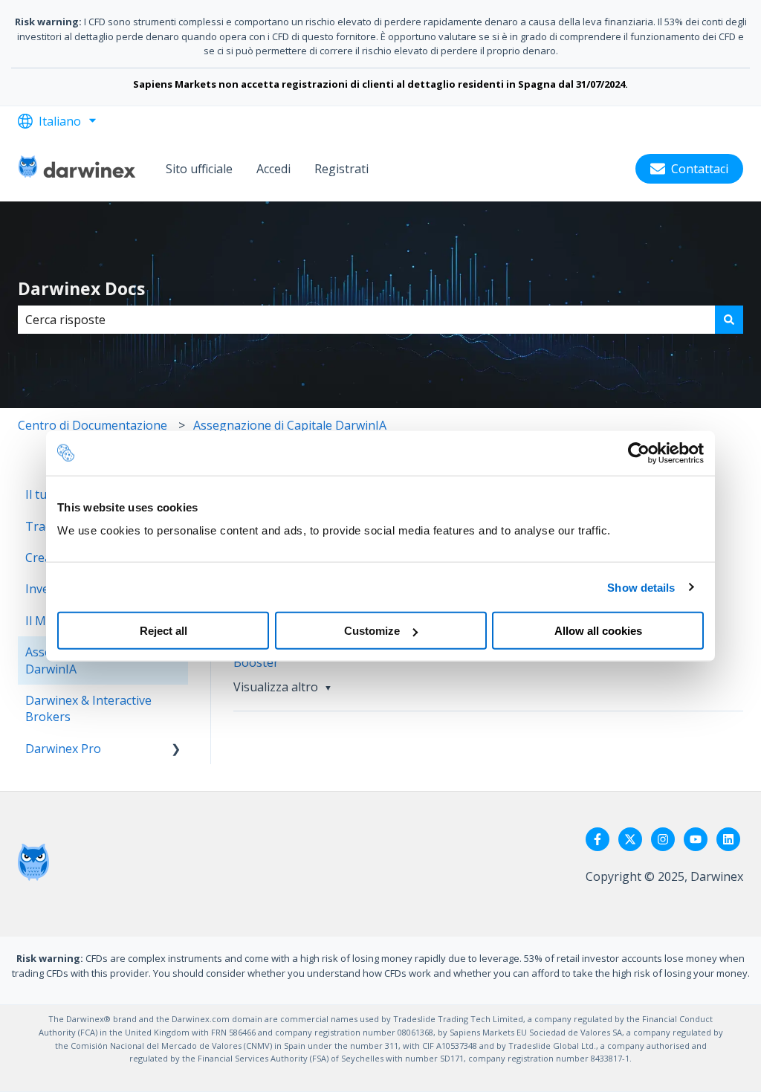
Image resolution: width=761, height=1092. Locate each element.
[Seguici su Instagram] (663, 839)
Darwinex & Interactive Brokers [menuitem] (88, 708)
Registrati (341, 169)
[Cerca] (729, 320)
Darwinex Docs (81, 288)
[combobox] (366, 320)
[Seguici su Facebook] (597, 839)
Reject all (163, 630)
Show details (641, 587)
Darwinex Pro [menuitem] (63, 748)
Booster (256, 662)
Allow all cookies (598, 630)
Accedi (273, 169)
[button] (176, 749)
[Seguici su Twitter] (630, 839)
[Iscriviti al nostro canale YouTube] (695, 839)
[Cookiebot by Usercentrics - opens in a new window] (639, 453)
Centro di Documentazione (92, 425)
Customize (372, 630)
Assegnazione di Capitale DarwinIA (289, 425)
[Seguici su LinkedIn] (728, 839)
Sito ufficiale (199, 169)
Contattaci (699, 169)
